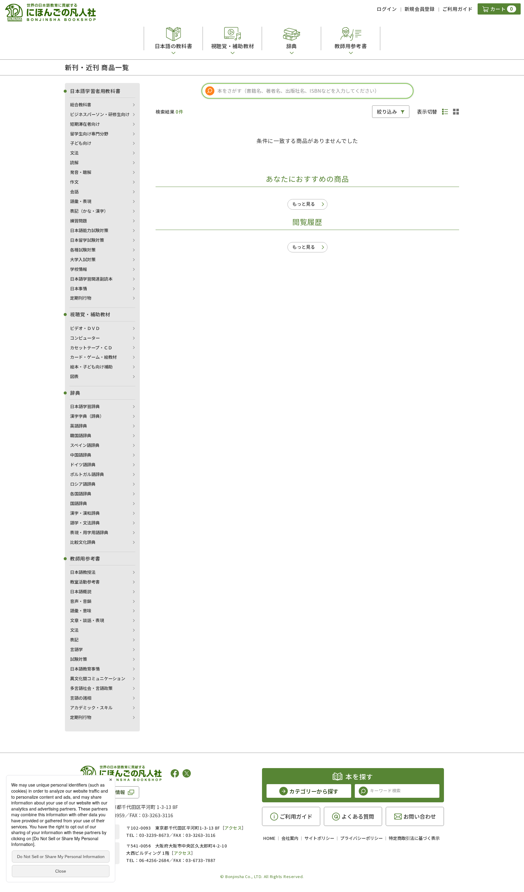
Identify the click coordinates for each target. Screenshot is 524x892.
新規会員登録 (420, 8)
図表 (74, 376)
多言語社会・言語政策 (91, 688)
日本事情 (78, 288)
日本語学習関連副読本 (91, 279)
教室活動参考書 (85, 582)
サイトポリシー (319, 838)
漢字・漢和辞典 (85, 513)
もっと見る (303, 204)
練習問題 (78, 221)
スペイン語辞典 (84, 445)
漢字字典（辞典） (87, 416)
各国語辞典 (80, 494)
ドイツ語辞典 (83, 464)
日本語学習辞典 (85, 406)
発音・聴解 (80, 172)
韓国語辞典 (80, 435)
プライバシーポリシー (361, 838)
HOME (269, 838)
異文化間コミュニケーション (97, 678)
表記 (74, 640)
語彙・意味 (80, 610)
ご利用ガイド (457, 8)
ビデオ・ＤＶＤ (85, 328)
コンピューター (85, 338)
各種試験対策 (83, 250)
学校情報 (78, 269)
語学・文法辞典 (85, 523)
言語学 (76, 649)
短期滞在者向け (85, 124)
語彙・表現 (80, 201)
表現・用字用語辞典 (89, 532)
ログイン (387, 8)
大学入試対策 (83, 259)
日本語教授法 (83, 572)
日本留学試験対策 (87, 240)
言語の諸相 (80, 698)
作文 (74, 182)
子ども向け (80, 143)
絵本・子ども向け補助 (91, 367)
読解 (74, 162)
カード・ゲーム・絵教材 (93, 357)
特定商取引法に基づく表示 (414, 838)
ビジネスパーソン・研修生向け (99, 114)
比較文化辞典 (83, 542)
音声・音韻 (80, 601)
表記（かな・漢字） (89, 211)
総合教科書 (80, 105)
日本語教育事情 (85, 669)
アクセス (233, 828)
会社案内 (289, 838)
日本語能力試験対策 (89, 230)
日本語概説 (80, 591)
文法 (74, 153)
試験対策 (78, 659)
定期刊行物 (80, 298)
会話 (74, 191)
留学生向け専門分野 (89, 134)
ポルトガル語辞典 (87, 474)
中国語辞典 (80, 455)
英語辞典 (78, 426)
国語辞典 (78, 503)
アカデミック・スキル (91, 707)
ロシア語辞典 (83, 484)
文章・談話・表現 (87, 620)
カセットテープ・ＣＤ (91, 347)
